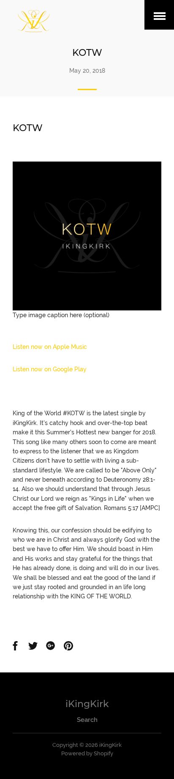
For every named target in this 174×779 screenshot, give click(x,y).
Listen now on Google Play (50, 369)
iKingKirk (87, 704)
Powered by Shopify (87, 753)
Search (87, 720)
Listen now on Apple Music (50, 346)
